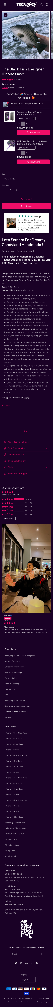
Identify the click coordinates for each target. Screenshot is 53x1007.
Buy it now (26, 206)
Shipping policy (41, 1002)
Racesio (8, 717)
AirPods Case (11, 839)
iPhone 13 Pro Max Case (16, 800)
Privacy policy (13, 1002)
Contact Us (10, 689)
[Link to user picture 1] (26, 568)
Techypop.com (15, 998)
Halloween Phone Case (15, 828)
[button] (5, 4)
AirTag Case (10, 851)
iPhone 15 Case (12, 772)
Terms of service (27, 1002)
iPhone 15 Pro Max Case (16, 755)
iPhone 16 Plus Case (14, 744)
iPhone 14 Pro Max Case (16, 778)
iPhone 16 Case (12, 750)
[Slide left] (21, 64)
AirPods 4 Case (12, 845)
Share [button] (7, 405)
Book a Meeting (12, 684)
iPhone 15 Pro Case (13, 761)
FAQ (7, 695)
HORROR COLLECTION (15, 834)
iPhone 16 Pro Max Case (16, 733)
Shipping (5, 87)
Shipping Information (14, 667)
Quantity (5, 185)
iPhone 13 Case (12, 811)
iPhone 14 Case (12, 795)
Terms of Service (12, 661)
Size (3, 174)
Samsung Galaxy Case (15, 823)
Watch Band (10, 856)
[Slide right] (32, 64)
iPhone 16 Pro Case (14, 738)
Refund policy (44, 998)
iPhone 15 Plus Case (14, 766)
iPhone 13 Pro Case (13, 806)
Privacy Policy (11, 678)
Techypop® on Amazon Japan (18, 706)
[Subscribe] (41, 954)
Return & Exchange (13, 672)
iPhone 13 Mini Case (14, 817)
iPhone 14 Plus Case (14, 789)
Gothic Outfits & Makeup (16, 712)
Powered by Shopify (29, 998)
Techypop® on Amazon (15, 701)
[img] (26, 623)
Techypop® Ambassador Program (20, 656)
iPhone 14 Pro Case (14, 783)
